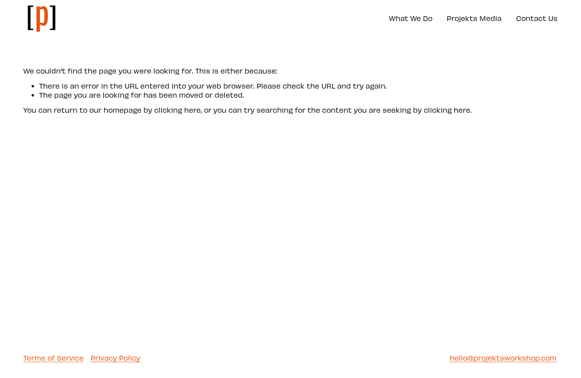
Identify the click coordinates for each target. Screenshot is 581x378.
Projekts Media (474, 18)
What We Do (410, 18)
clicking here (177, 110)
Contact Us (537, 18)
